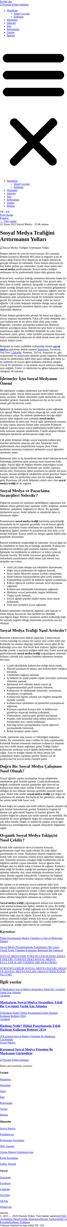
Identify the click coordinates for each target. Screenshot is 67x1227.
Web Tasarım (7, 1146)
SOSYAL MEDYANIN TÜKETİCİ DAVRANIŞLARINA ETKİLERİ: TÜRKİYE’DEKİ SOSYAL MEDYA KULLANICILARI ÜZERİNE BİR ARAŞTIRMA (32, 959)
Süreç (3, 1091)
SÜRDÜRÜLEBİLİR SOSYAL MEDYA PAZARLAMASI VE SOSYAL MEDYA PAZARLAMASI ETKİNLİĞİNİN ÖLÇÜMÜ (33, 971)
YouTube (5, 1195)
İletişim (11, 35)
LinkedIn (16, 352)
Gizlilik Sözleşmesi (30, 1219)
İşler (9, 26)
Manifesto (12, 10)
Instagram (43, 349)
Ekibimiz (19, 16)
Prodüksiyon (7, 1134)
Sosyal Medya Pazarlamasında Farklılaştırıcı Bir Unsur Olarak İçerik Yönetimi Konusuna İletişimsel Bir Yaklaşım (31, 949)
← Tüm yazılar (8, 221)
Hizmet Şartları (48, 1219)
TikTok (4, 1201)
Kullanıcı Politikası (19, 1222)
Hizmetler (12, 19)
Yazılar (10, 32)
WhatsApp (6, 1206)
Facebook (5, 1183)
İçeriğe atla (6, 1)
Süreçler (11, 23)
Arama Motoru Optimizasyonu (16, 1152)
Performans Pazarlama (12, 1140)
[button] (33, 108)
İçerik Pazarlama (9, 1158)
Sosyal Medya (7, 1128)
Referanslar (13, 29)
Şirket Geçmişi (22, 13)
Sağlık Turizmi (8, 1163)
